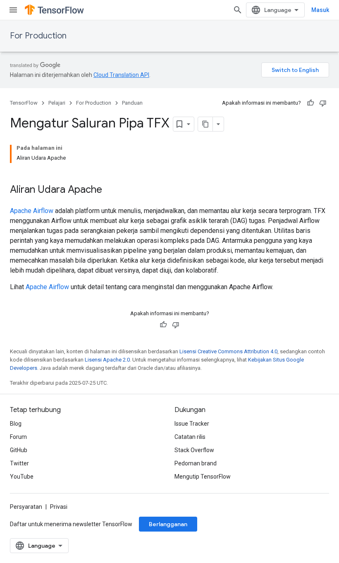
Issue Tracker (191, 423)
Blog (15, 423)
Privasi (58, 506)
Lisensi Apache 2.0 (107, 360)
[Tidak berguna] (323, 103)
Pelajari (56, 103)
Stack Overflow (194, 450)
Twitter (19, 463)
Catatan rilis (189, 437)
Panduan (132, 103)
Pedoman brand (195, 463)
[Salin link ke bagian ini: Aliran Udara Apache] (110, 190)
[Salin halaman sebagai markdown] (205, 124)
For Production (38, 36)
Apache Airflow (31, 211)
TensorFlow (24, 103)
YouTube (21, 476)
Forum (18, 437)
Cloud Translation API (121, 75)
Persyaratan (26, 506)
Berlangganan (168, 524)
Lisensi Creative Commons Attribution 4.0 (228, 351)
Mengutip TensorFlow (202, 476)
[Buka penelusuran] (238, 10)
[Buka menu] (13, 10)
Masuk (320, 10)
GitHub (18, 450)
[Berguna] (310, 103)
